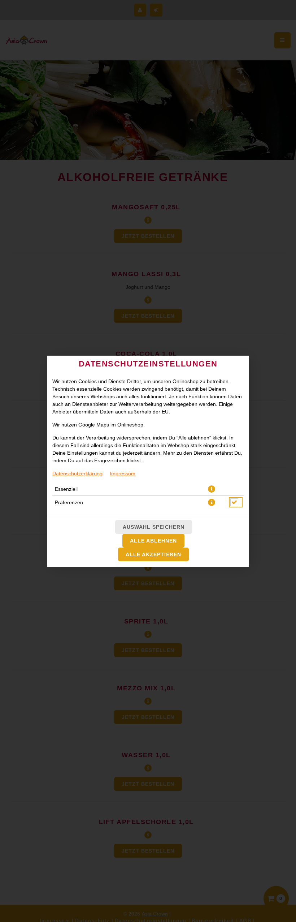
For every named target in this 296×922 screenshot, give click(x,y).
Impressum (122, 473)
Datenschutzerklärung (77, 473)
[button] (211, 489)
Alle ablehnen (153, 541)
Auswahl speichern (153, 527)
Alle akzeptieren (153, 554)
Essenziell (66, 489)
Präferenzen (69, 502)
